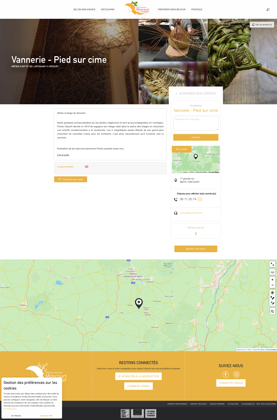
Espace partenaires (177, 404)
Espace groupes (198, 404)
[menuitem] (85, 9)
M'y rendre (181, 149)
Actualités (233, 404)
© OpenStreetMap (258, 349)
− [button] (273, 285)
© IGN (248, 349)
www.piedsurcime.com (191, 212)
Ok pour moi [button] (46, 415)
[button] (268, 9)
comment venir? (138, 386)
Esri (243, 349)
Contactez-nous (231, 382)
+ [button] (272, 279)
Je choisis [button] (16, 415)
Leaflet (238, 349)
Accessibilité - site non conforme (259, 404)
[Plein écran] (272, 264)
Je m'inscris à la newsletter (138, 376)
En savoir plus (10, 409)
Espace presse (217, 404)
